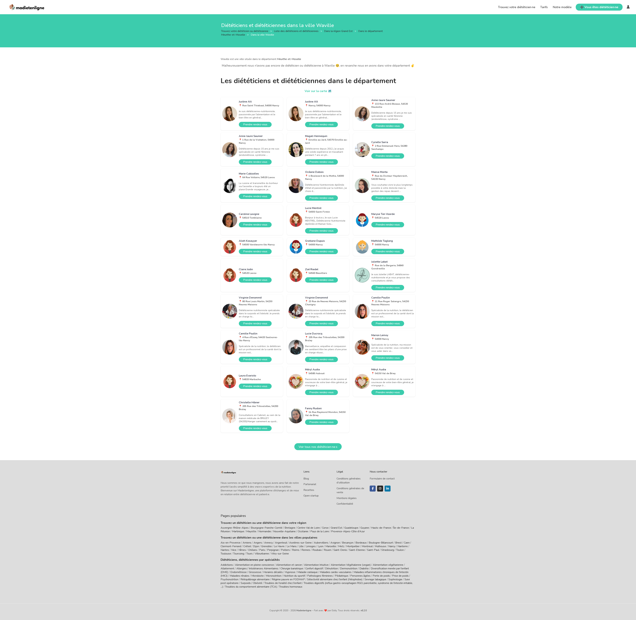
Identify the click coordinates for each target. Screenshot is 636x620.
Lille (301, 546)
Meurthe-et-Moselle (289, 59)
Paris (262, 550)
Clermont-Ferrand (231, 546)
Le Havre (279, 546)
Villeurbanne (262, 553)
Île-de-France (401, 528)
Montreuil (367, 546)
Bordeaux (361, 543)
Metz (341, 546)
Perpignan (273, 550)
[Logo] (27, 7)
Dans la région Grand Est (338, 31)
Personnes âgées (360, 576)
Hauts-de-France (381, 528)
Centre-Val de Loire (308, 528)
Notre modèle (562, 7)
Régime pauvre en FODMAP (288, 579)
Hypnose (290, 572)
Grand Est (336, 528)
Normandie (264, 531)
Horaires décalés (273, 572)
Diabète (364, 568)
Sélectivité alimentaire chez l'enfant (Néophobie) (334, 579)
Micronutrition (273, 576)
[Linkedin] (388, 489)
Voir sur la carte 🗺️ (318, 91)
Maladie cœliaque (307, 572)
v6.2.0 (364, 610)
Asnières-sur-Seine (300, 543)
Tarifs (544, 7)
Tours (249, 553)
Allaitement (227, 568)
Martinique (238, 531)
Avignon (335, 543)
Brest (398, 543)
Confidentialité (345, 504)
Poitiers (285, 550)
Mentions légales (347, 498)
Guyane (364, 528)
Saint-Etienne (357, 550)
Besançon (347, 543)
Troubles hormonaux (290, 587)
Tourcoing (238, 553)
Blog (306, 478)
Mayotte (251, 531)
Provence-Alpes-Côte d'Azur (348, 531)
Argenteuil (281, 543)
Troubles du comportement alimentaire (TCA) (251, 587)
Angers (258, 543)
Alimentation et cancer (289, 565)
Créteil (247, 546)
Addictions (227, 565)
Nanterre (403, 546)
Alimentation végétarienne (388, 565)
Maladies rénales (239, 576)
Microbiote (257, 576)
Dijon (256, 546)
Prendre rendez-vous (255, 124)
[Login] (628, 7)
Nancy (391, 546)
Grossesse (255, 572)
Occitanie (303, 531)
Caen (407, 543)
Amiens (247, 543)
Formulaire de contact (382, 478)
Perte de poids (381, 576)
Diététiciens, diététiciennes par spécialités (250, 560)
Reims (295, 550)
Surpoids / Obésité (251, 583)
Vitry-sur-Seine (280, 553)
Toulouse (226, 553)
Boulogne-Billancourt (381, 543)
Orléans (252, 550)
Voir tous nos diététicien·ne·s (318, 447)
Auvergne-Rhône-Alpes (235, 528)
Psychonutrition (229, 579)
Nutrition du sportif (294, 576)
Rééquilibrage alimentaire (255, 579)
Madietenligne (303, 610)
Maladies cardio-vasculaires (335, 572)
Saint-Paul (373, 550)
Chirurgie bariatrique (291, 568)
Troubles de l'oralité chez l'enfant (283, 583)
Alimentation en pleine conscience (254, 565)
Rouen (327, 550)
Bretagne (290, 528)
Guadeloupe (351, 528)
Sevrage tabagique (375, 579)
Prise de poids (400, 576)
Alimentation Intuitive (316, 565)
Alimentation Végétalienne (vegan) (351, 565)
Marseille (330, 546)
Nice (233, 550)
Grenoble (266, 546)
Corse (325, 528)
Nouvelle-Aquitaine (284, 531)
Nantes (225, 550)
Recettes (308, 490)
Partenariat (309, 484)
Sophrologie (395, 579)
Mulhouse (380, 546)
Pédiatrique (341, 576)
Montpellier (353, 546)
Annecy (268, 543)
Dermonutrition (349, 568)
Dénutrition (331, 568)
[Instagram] (380, 489)
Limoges (311, 546)
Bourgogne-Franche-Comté (266, 528)
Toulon (400, 550)
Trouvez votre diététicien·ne (516, 7)
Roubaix (317, 550)
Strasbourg (387, 550)
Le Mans (292, 546)
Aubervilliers (321, 543)
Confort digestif (314, 568)
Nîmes (242, 550)
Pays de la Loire (319, 531)
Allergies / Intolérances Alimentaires (257, 568)
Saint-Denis (340, 550)
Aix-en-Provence (230, 543)
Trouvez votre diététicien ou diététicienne (245, 31)
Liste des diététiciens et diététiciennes (296, 31)
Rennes (305, 550)
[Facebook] (373, 489)
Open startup (311, 495)
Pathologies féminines (320, 576)
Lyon (320, 546)
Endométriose (238, 572)
